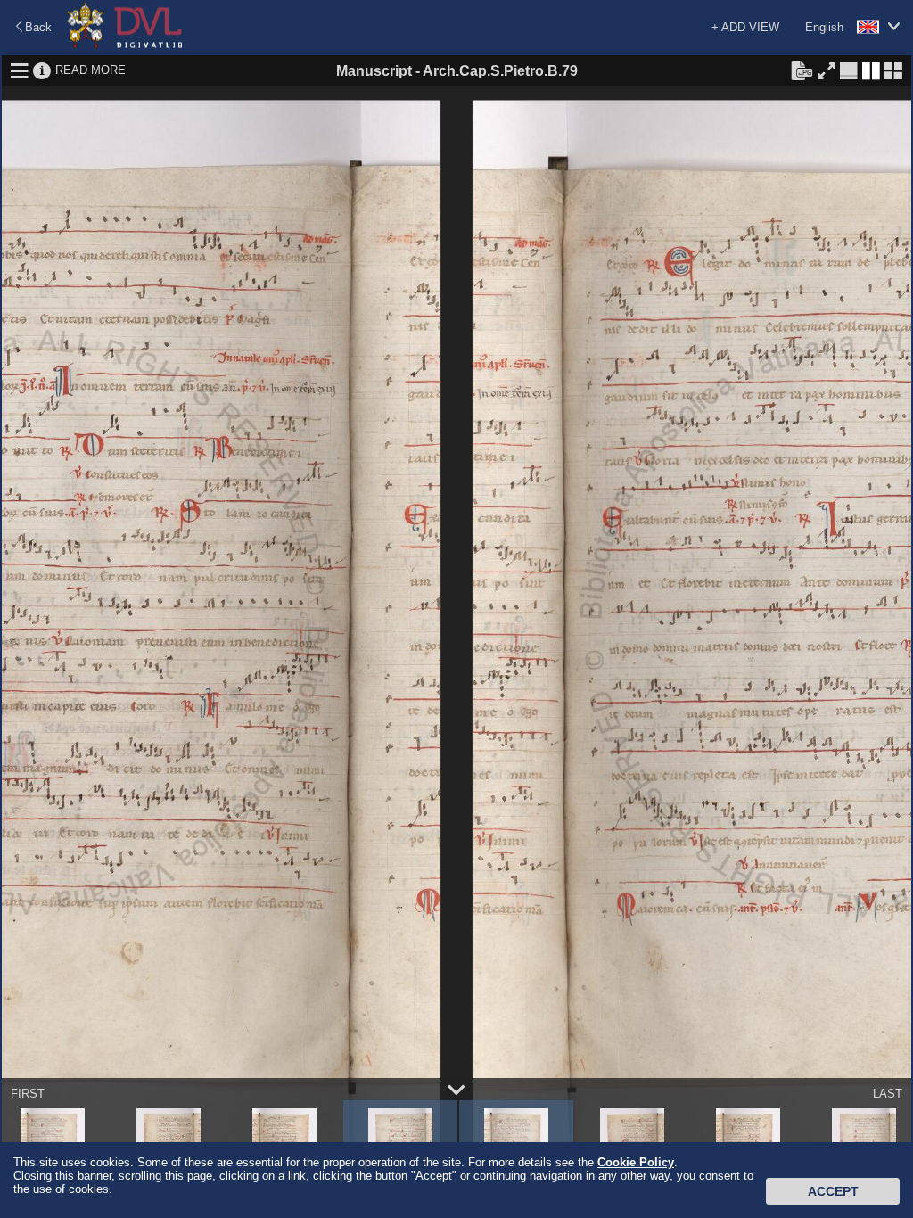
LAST (887, 1093)
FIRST (28, 1093)
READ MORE (90, 70)
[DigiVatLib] (125, 45)
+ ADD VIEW (745, 27)
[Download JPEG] (801, 69)
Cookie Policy (635, 1162)
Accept (833, 1191)
